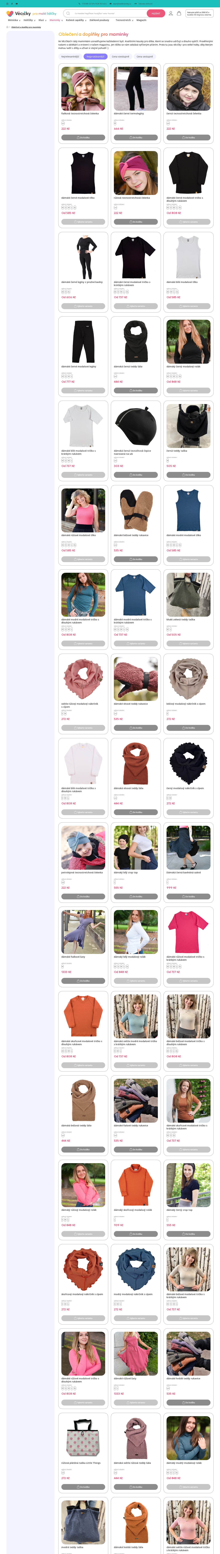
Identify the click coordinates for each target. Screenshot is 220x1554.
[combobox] (114, 13)
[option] (70, 57)
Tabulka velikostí (146, 3)
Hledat (156, 13)
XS (62, 208)
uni (63, 123)
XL (75, 208)
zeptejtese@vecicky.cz (122, 3)
